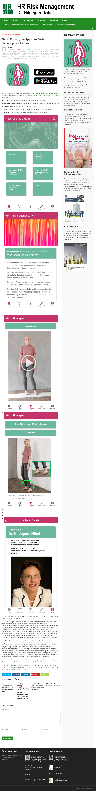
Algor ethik (28, 774)
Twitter (7, 674)
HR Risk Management (88, 788)
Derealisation (26, 51)
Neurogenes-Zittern (24, 662)
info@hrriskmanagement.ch (18, 669)
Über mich (15, 20)
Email (44, 674)
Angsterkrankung (40, 50)
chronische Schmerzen (15, 51)
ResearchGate (39, 662)
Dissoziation (35, 51)
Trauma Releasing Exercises (10, 58)
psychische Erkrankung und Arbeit (38, 55)
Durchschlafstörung (46, 51)
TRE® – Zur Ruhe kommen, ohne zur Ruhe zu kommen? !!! (21, 25)
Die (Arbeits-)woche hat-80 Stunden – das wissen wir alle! (35, 780)
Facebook (16, 674)
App (51, 93)
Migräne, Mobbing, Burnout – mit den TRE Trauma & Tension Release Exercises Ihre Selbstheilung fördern (35, 758)
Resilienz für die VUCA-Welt (56, 774)
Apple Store (38, 95)
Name (5, 729)
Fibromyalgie (38, 53)
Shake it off (74, 80)
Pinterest (36, 674)
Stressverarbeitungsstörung (50, 56)
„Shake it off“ (29, 95)
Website (45, 729)
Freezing (45, 53)
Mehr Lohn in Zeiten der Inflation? (61, 766)
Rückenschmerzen (7, 56)
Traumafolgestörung (26, 58)
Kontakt (64, 20)
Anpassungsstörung (52, 50)
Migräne (4, 55)
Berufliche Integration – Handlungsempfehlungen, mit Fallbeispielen (33, 767)
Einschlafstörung (7, 53)
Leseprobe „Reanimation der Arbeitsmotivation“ (62, 779)
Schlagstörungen (19, 56)
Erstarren (17, 53)
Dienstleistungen (28, 20)
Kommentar (6, 709)
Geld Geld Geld (54, 20)
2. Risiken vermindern (11, 34)
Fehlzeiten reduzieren (27, 53)
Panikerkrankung (13, 55)
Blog (6, 20)
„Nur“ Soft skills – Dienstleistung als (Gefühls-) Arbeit (59, 25)
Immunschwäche (54, 53)
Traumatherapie (38, 58)
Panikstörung (23, 55)
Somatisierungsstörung (32, 56)
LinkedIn (26, 674)
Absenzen (31, 50)
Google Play (52, 95)
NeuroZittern (68, 69)
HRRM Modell (41, 20)
